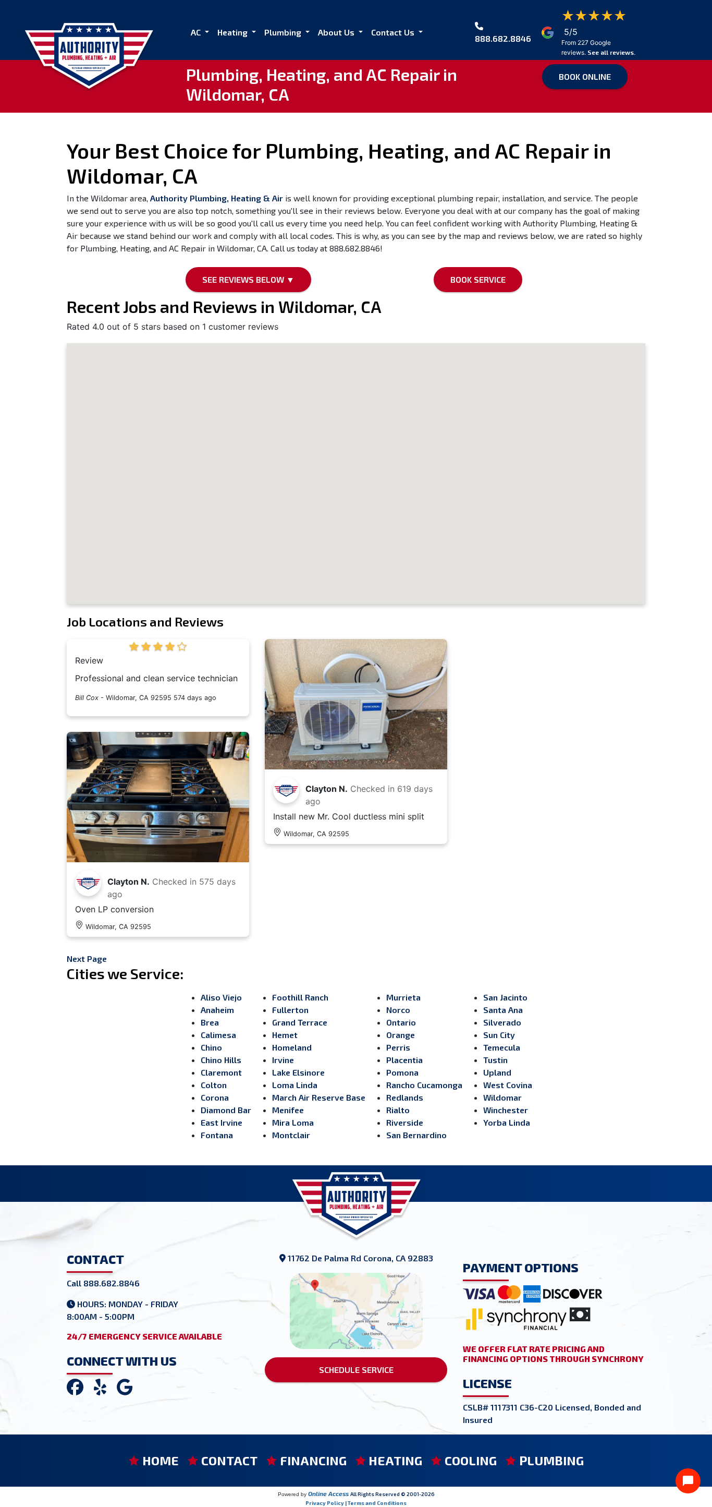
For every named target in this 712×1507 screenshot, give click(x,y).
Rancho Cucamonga (424, 1085)
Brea (210, 1022)
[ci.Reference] (158, 796)
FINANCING (313, 1460)
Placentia (404, 1060)
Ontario (401, 1022)
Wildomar (502, 1097)
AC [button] (197, 32)
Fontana (217, 1135)
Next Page (87, 958)
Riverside (404, 1122)
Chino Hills (221, 1060)
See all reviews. (611, 52)
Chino (211, 1047)
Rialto (398, 1110)
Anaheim (217, 1010)
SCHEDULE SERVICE (356, 1370)
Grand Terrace (299, 1022)
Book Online (585, 76)
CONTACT (229, 1460)
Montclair (291, 1135)
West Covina (507, 1085)
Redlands (404, 1097)
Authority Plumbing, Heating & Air (216, 198)
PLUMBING (551, 1460)
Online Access (328, 1493)
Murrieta (403, 997)
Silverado (502, 1022)
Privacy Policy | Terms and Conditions (356, 1503)
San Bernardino (416, 1135)
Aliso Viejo (221, 997)
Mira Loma (293, 1122)
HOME (160, 1460)
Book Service (478, 279)
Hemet (285, 1035)
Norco (398, 1010)
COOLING (471, 1460)
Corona (215, 1097)
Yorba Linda (506, 1122)
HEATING (395, 1460)
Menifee (288, 1110)
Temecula (501, 1047)
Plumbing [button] (283, 32)
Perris (398, 1047)
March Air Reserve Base (318, 1097)
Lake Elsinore (298, 1072)
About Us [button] (337, 32)
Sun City (499, 1035)
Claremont (221, 1072)
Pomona (402, 1072)
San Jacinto (505, 997)
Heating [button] (233, 32)
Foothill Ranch (300, 997)
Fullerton (290, 1010)
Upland (497, 1072)
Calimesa (218, 1035)
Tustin (495, 1060)
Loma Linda (294, 1085)
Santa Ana (503, 1010)
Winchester (505, 1110)
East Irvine (221, 1122)
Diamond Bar (226, 1110)
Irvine (283, 1060)
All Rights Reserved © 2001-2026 (392, 1494)
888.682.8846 (503, 38)
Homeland (292, 1047)
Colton (214, 1085)
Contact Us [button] (393, 32)
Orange (400, 1035)
